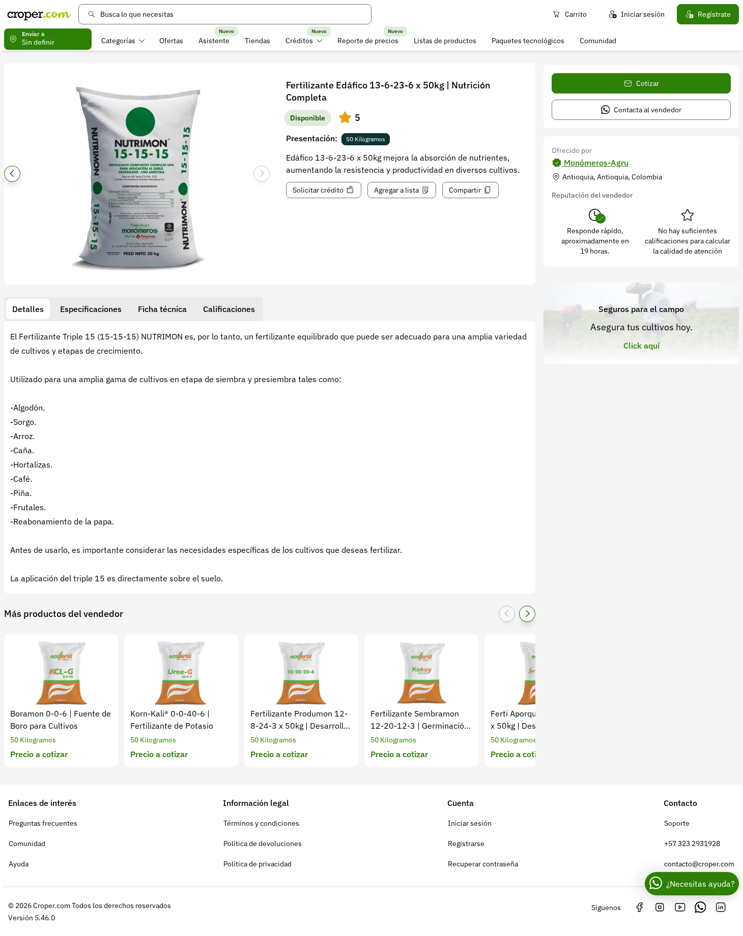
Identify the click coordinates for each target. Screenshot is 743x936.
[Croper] (39, 14)
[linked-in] (720, 907)
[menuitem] (123, 41)
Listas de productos (445, 40)
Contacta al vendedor (647, 109)
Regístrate (714, 14)
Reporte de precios (367, 40)
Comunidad (598, 40)
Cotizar (647, 83)
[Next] (261, 174)
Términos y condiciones (261, 823)
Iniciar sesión (643, 14)
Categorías (118, 40)
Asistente (214, 40)
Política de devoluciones (262, 843)
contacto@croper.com (699, 863)
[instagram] (659, 907)
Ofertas (171, 40)
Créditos (299, 40)
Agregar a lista (396, 190)
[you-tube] (680, 907)
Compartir (465, 190)
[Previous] (12, 174)
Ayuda (18, 863)
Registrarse (466, 843)
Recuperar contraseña (483, 863)
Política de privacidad (257, 863)
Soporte (677, 823)
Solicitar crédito (318, 190)
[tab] (28, 309)
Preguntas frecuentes (43, 823)
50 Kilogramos (365, 139)
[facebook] (639, 907)
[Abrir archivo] (137, 176)
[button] (345, 118)
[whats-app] (700, 907)
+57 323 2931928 (692, 843)
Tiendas (257, 40)
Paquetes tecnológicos (528, 40)
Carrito (576, 14)
